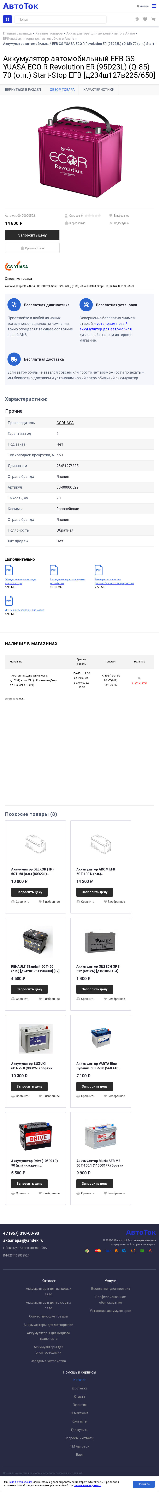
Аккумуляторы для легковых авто (48, 1291)
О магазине (79, 1413)
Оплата (79, 1397)
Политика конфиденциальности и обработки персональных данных (42, 1473)
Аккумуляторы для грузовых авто (48, 1305)
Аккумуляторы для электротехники (48, 1350)
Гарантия (80, 1405)
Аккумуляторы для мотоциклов (48, 1325)
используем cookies (21, 1482)
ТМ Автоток (79, 1446)
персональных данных (87, 1485)
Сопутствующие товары (48, 1316)
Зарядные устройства (48, 1361)
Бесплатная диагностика (110, 1289)
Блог (79, 1455)
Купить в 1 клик (34, 248)
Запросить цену (32, 235)
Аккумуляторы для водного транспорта (48, 1336)
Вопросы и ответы (79, 1438)
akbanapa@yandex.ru (23, 1240)
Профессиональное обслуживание (110, 1299)
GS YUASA (65, 423)
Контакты (80, 1421)
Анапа (144, 6)
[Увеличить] (79, 151)
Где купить (79, 1430)
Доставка (79, 1388)
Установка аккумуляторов (110, 1311)
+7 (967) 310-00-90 (21, 1233)
